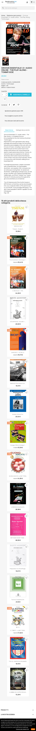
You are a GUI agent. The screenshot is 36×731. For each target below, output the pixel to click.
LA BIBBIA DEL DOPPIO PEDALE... (18, 692)
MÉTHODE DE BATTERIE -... (18, 538)
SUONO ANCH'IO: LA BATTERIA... (18, 476)
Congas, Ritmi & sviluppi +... (18, 445)
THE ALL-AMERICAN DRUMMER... (18, 661)
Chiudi (33, 729)
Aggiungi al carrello (20, 94)
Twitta (14, 104)
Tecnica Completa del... (18, 599)
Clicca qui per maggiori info (22, 729)
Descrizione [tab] (9, 130)
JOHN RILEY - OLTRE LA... (18, 352)
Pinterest (18, 104)
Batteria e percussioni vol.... (18, 383)
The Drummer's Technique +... (18, 260)
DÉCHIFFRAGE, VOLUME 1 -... (18, 321)
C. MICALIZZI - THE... (18, 291)
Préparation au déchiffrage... (18, 568)
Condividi (9, 104)
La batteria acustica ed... (18, 507)
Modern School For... (18, 414)
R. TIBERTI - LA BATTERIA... (18, 630)
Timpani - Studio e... (18, 229)
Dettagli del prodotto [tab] (23, 130)
